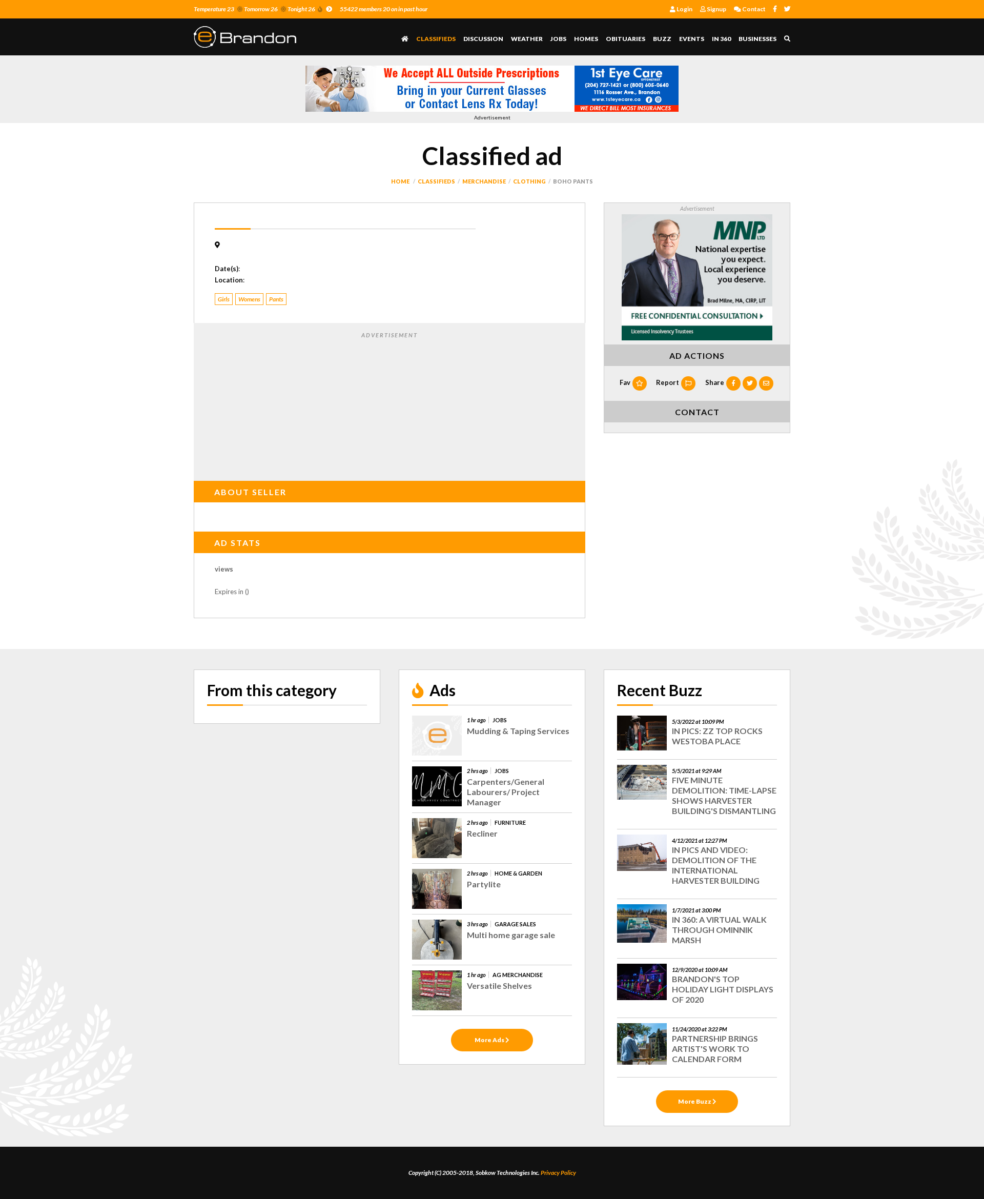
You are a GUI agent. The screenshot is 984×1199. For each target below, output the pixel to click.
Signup (716, 9)
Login (683, 9)
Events (691, 39)
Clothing (529, 181)
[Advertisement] (389, 404)
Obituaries (625, 39)
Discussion (483, 39)
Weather (527, 39)
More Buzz (695, 1101)
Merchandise (484, 181)
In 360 (721, 39)
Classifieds (436, 39)
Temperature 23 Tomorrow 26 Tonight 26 (254, 9)
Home (400, 181)
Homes (586, 39)
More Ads (490, 1040)
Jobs (558, 39)
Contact (753, 9)
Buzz (662, 39)
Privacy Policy (558, 1172)
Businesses (757, 39)
